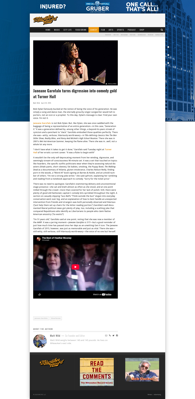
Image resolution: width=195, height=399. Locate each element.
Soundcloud (142, 35)
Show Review (55, 318)
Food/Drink (80, 29)
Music (57, 29)
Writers (150, 395)
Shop (142, 29)
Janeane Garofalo (42, 123)
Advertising (157, 395)
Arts (111, 29)
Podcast (132, 29)
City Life (68, 29)
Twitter (116, 35)
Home (48, 29)
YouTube (133, 35)
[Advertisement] (75, 306)
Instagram (124, 35)
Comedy (93, 29)
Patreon (150, 35)
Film (103, 29)
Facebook (108, 35)
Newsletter (159, 35)
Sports (120, 29)
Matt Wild (36, 103)
